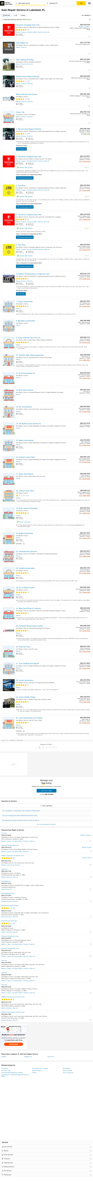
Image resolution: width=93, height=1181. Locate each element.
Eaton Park (51, 1056)
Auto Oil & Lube (64, 276)
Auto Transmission (58, 78)
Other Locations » (85, 26)
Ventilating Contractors (35, 62)
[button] (89, 3)
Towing (40, 720)
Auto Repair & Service (22, 27)
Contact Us (22, 149)
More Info (46, 32)
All (16, 15)
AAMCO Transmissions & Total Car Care (13, 997)
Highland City (28, 1056)
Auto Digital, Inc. (22, 43)
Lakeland (12, 740)
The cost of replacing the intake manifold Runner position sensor (19, 815)
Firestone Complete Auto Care (28, 25)
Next (56, 747)
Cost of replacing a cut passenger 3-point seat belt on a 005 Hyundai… (21, 810)
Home (3, 740)
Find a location (88, 847)
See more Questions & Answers (46, 824)
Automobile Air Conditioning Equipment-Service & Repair (44, 27)
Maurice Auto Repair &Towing (27, 76)
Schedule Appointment (26, 178)
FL (7, 740)
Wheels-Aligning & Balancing (44, 340)
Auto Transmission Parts (46, 409)
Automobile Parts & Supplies (36, 45)
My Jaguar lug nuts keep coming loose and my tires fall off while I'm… (21, 820)
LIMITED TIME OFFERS (54, 167)
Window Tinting (33, 699)
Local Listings (10, 865)
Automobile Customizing (35, 610)
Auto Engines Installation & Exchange (56, 426)
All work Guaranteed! (25, 522)
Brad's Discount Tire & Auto (26, 94)
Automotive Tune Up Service (36, 217)
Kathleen (3, 1056)
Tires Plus (4, 833)
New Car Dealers (67, 1070)
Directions (40, 32)
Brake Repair (48, 78)
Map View (7, 15)
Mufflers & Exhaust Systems (37, 159)
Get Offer (22, 294)
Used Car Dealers (37, 1070)
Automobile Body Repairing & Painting (39, 628)
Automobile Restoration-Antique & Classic (54, 610)
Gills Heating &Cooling (25, 60)
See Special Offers (32, 32)
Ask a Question (47, 805)
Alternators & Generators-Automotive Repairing (41, 682)
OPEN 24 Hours (26, 19)
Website (18, 32)
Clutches (44, 1016)
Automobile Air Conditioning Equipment (46, 553)
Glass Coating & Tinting (44, 699)
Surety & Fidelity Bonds (51, 45)
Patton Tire (20, 112)
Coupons (23, 32)
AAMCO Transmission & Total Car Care (12, 855)
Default (87, 15)
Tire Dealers (32, 114)
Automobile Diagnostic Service (37, 247)
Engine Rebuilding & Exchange (54, 392)
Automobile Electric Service (36, 357)
